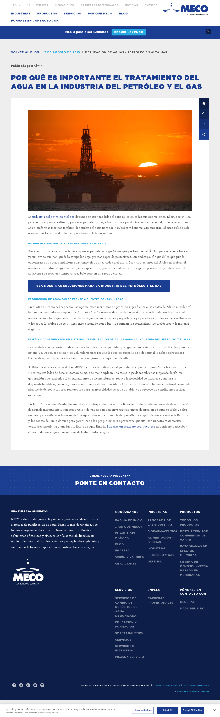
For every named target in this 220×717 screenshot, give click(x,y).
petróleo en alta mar (148, 52)
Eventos (151, 5)
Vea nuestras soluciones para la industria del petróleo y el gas (99, 285)
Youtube (35, 685)
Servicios (72, 13)
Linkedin (28, 685)
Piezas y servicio (129, 657)
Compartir (204, 134)
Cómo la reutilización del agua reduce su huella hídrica (204, 114)
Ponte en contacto (110, 483)
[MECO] (185, 9)
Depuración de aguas (104, 52)
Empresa (42, 5)
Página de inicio (129, 520)
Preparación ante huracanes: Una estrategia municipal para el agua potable (204, 124)
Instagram (42, 685)
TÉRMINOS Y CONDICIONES (166, 685)
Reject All (167, 710)
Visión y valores (129, 557)
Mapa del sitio (192, 608)
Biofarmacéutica (163, 531)
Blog (123, 13)
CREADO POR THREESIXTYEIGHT (193, 691)
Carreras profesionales (99, 5)
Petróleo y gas (161, 555)
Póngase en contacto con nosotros (131, 426)
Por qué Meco (100, 13)
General (187, 602)
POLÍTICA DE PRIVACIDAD (196, 685)
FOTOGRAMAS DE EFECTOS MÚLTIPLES (193, 551)
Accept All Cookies (192, 710)
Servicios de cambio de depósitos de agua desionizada (126, 607)
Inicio (204, 103)
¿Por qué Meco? (128, 526)
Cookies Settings (143, 710)
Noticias (131, 5)
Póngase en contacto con (35, 20)
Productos (47, 13)
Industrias (20, 13)
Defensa (155, 561)
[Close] (214, 710)
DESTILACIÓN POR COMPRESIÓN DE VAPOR (194, 535)
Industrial (157, 548)
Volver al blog (25, 52)
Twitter (21, 685)
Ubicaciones (64, 5)
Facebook (14, 685)
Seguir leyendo (128, 32)
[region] (110, 710)
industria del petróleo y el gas (53, 216)
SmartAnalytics (129, 633)
